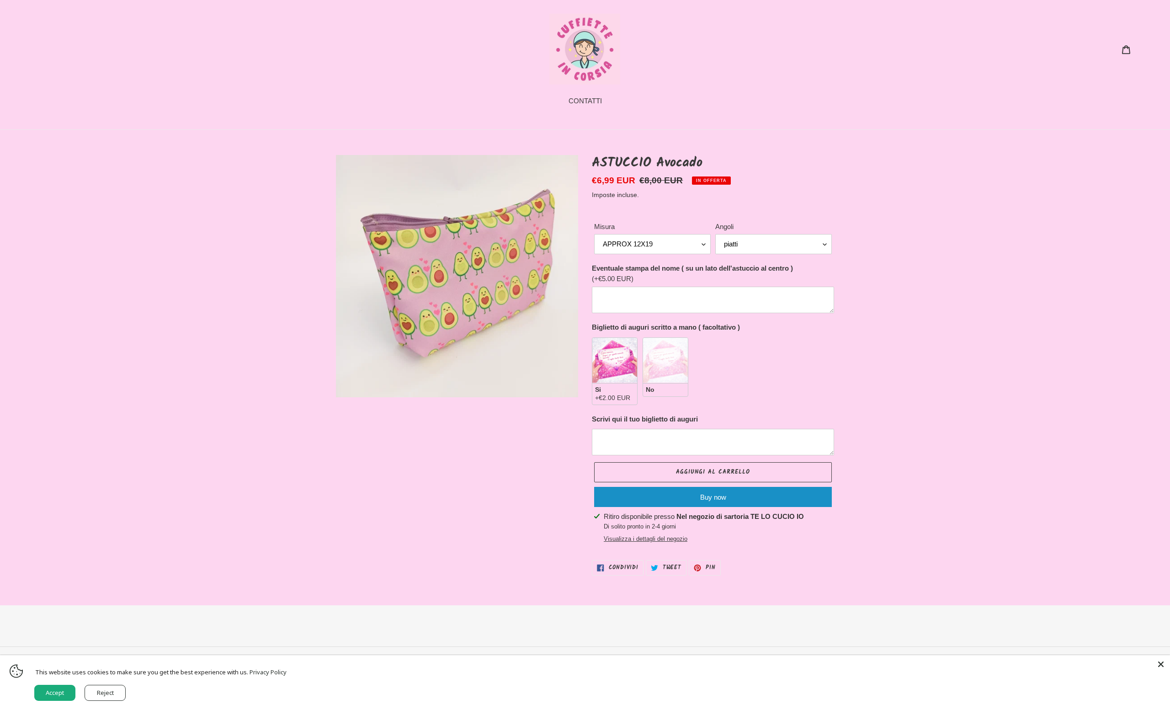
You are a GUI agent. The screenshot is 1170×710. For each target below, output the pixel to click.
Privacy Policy (268, 672)
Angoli (724, 226)
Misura (604, 226)
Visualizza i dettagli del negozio (645, 538)
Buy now (713, 497)
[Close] (1160, 664)
